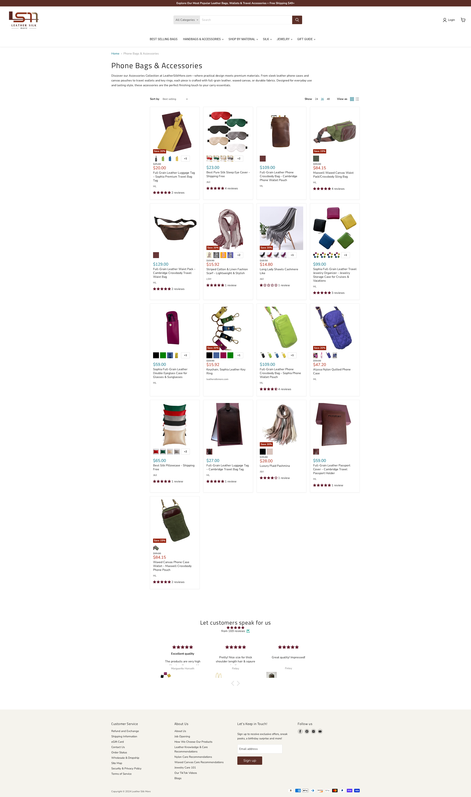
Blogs (177, 778)
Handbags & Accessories (202, 39)
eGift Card (117, 742)
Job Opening (182, 736)
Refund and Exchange (125, 731)
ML (154, 186)
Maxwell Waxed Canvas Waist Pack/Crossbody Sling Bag (333, 175)
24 (316, 99)
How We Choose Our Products (193, 742)
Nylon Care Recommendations (193, 757)
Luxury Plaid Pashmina (275, 466)
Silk (266, 39)
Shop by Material (242, 39)
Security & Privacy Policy (126, 768)
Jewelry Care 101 (185, 767)
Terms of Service (121, 774)
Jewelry (283, 39)
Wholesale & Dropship (125, 758)
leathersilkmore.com (217, 379)
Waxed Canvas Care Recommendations (199, 762)
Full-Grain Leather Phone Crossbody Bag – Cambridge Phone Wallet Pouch (278, 176)
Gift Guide (305, 39)
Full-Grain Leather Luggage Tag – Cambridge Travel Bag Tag (227, 467)
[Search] (297, 20)
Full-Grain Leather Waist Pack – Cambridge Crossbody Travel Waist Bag (174, 273)
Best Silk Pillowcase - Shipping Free (173, 467)
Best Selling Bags (164, 39)
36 (322, 99)
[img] (235, 627)
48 (328, 99)
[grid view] (352, 99)
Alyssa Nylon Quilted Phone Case (332, 371)
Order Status (119, 752)
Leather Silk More (141, 791)
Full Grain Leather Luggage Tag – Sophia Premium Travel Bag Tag (174, 177)
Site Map (116, 763)
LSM (208, 279)
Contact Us (118, 747)
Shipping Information (124, 736)
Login (451, 20)
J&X (208, 182)
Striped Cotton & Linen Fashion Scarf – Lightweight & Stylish (227, 271)
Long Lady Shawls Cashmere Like (279, 271)
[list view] (357, 99)
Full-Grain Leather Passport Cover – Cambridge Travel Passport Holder (331, 469)
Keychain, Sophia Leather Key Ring (225, 371)
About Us (180, 731)
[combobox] (246, 20)
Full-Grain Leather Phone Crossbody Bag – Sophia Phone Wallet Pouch (280, 373)
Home (115, 53)
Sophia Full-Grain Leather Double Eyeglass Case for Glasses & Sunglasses (170, 373)
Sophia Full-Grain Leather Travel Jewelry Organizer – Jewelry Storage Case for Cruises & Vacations (335, 275)
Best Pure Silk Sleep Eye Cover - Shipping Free (228, 174)
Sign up (249, 761)
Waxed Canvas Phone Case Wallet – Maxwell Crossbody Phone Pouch (172, 566)
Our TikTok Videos (185, 773)
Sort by (154, 99)
